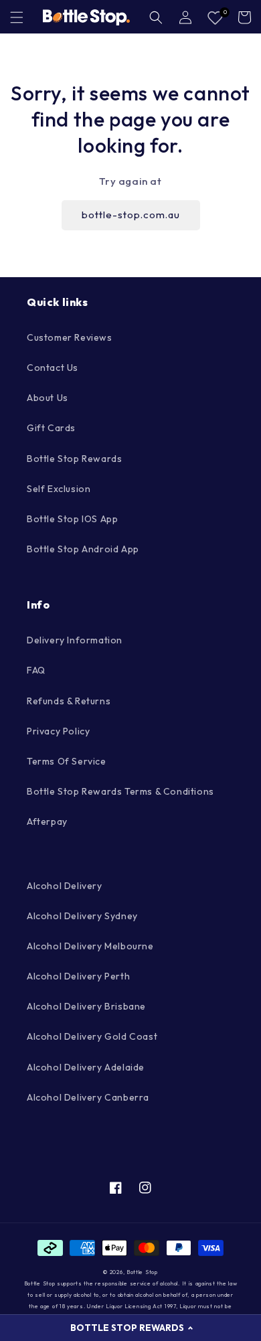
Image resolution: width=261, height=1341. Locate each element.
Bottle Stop (142, 1272)
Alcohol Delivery (64, 886)
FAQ (36, 670)
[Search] (156, 17)
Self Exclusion (58, 489)
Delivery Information (74, 640)
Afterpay (47, 821)
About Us (47, 398)
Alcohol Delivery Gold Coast (92, 1036)
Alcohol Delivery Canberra (88, 1097)
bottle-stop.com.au (131, 214)
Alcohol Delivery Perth (78, 976)
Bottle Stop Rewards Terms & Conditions (120, 791)
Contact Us (52, 368)
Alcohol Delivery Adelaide (86, 1067)
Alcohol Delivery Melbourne (90, 946)
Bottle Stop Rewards (74, 459)
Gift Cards (51, 428)
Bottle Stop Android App (83, 549)
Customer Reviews (69, 337)
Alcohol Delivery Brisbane (86, 1006)
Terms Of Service (66, 761)
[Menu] (16, 17)
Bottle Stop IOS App (72, 519)
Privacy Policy (58, 731)
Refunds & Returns (68, 701)
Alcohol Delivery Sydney (82, 916)
